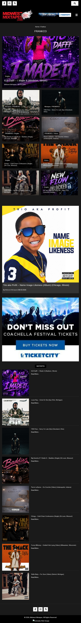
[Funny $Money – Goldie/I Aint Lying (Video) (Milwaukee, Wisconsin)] (15, 557)
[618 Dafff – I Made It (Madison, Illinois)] (15, 383)
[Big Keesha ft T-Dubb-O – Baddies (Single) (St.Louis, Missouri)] (15, 470)
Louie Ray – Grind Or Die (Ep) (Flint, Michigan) (46, 400)
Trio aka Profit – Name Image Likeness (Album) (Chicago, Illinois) (36, 285)
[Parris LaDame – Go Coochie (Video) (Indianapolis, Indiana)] (15, 499)
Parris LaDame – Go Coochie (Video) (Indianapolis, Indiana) (51, 487)
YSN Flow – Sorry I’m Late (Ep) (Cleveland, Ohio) (47, 429)
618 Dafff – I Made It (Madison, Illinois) (44, 371)
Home (37, 26)
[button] (4, 3)
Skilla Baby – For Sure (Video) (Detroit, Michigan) (47, 574)
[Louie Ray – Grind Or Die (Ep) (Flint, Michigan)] (15, 412)
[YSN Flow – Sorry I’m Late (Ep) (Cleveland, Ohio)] (15, 441)
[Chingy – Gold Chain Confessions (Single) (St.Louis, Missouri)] (15, 528)
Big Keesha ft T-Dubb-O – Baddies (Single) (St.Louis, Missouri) (52, 458)
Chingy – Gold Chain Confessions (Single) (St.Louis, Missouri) (51, 516)
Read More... (35, 374)
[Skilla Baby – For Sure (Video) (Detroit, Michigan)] (15, 586)
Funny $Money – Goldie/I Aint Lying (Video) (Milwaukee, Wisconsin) (53, 545)
